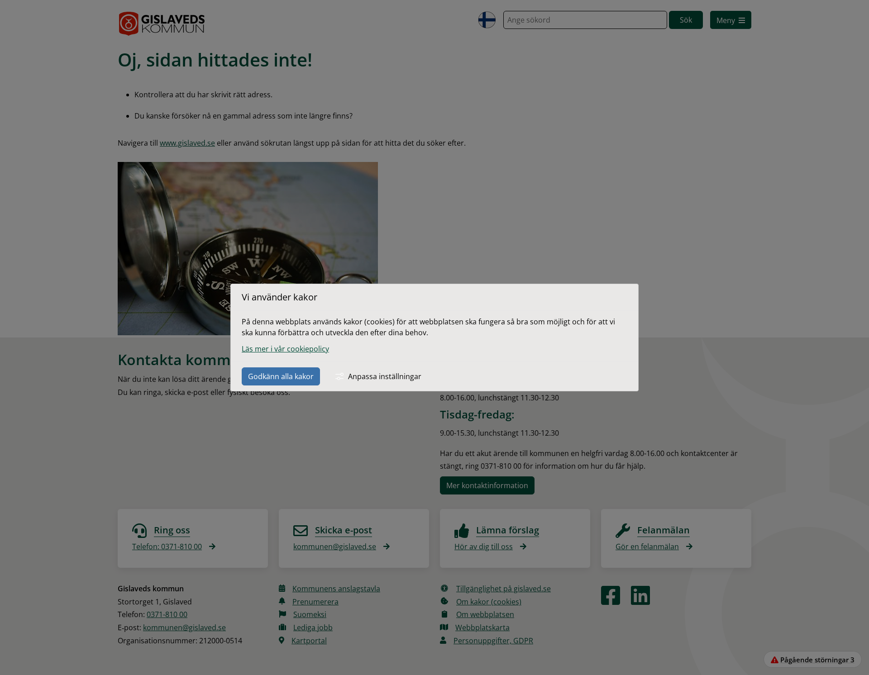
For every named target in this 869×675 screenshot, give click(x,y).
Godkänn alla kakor (281, 376)
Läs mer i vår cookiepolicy (285, 349)
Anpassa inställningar (384, 376)
